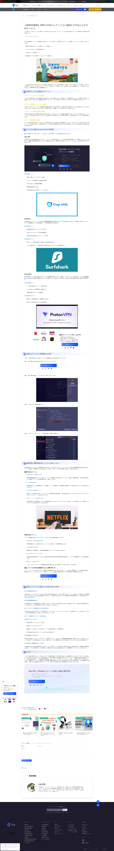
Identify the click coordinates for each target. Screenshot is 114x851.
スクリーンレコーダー (59, 833)
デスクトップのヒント (59, 830)
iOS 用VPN (44, 830)
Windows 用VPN (45, 824)
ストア (81, 5)
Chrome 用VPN (45, 833)
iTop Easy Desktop (28, 828)
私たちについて (85, 824)
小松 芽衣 (26, 36)
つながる (83, 826)
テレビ (59, 718)
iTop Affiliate (84, 831)
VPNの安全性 (30, 278)
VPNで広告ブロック (31, 183)
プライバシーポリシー (94, 849)
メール (39, 746)
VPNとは (56, 824)
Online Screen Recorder (29, 840)
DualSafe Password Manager (30, 839)
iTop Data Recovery (28, 833)
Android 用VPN (45, 831)
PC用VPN (43, 828)
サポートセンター (71, 824)
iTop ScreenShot (28, 831)
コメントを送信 (26, 760)
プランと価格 (27, 842)
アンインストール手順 (72, 831)
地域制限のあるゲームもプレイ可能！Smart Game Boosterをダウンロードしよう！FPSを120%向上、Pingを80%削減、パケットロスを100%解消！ (58, 1)
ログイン (98, 5)
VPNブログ (57, 828)
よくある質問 (70, 826)
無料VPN (80, 140)
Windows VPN (36, 361)
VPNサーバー (72, 221)
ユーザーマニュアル (72, 828)
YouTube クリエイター (86, 833)
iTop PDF (26, 837)
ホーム (23, 15)
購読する (64, 809)
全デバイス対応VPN (45, 839)
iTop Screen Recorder (29, 826)
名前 (22, 746)
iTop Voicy (27, 830)
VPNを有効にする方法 (72, 830)
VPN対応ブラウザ (45, 837)
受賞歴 (83, 830)
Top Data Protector (28, 835)
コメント (23, 748)
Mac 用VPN (44, 826)
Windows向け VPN (34, 15)
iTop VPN (26, 139)
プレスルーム (84, 828)
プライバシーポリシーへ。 (12, 847)
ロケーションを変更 (9, 693)
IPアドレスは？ (58, 826)
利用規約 (104, 849)
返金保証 (85, 849)
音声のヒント (57, 831)
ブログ (45, 9)
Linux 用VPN (44, 835)
